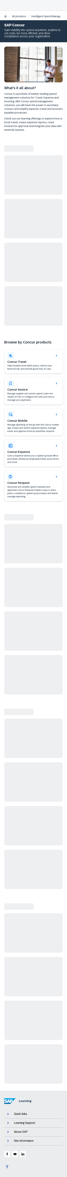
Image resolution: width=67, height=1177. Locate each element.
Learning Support (24, 1122)
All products (19, 16)
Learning (25, 1101)
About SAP (21, 1131)
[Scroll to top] (7, 1167)
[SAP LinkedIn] (23, 1154)
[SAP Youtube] (15, 1154)
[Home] (5, 16)
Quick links (20, 1113)
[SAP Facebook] (7, 1154)
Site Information (24, 1140)
